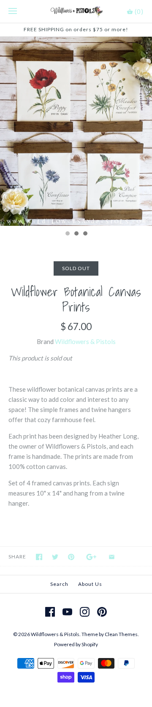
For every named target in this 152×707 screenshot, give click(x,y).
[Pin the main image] (71, 557)
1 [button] (67, 234)
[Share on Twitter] (55, 557)
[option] (76, 131)
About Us (90, 584)
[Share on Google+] (91, 557)
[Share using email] (112, 557)
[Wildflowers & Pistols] (76, 11)
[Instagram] (85, 612)
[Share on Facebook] (39, 557)
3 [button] (85, 234)
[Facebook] (50, 612)
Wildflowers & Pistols (85, 341)
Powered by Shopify (76, 644)
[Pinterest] (102, 612)
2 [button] (76, 234)
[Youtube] (67, 612)
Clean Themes (121, 634)
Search (59, 584)
